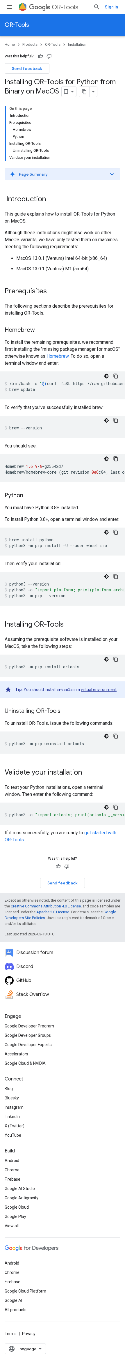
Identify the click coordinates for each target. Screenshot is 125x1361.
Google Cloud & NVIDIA (25, 1063)
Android (12, 1160)
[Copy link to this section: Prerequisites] (52, 291)
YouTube (13, 1135)
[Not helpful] (49, 56)
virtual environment (99, 689)
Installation (77, 44)
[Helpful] (40, 56)
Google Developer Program (29, 1026)
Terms (11, 1333)
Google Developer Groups (28, 1035)
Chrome (12, 1170)
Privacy (28, 1333)
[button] (62, 174)
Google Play (15, 1216)
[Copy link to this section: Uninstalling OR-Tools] (66, 711)
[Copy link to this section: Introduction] (52, 199)
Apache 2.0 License (52, 912)
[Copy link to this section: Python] (29, 495)
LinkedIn (12, 1116)
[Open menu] (9, 7)
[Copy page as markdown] (84, 92)
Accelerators (16, 1054)
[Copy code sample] (115, 376)
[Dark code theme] (106, 376)
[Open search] (96, 6)
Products (30, 44)
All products (15, 1309)
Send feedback (27, 68)
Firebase (12, 1179)
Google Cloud (17, 1207)
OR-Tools (65, 7)
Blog (9, 1088)
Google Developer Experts (28, 1044)
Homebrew (58, 356)
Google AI (13, 1300)
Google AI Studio (20, 1188)
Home (10, 44)
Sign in (111, 7)
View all (12, 1226)
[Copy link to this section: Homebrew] (41, 330)
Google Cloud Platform (25, 1291)
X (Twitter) (14, 1126)
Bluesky (12, 1098)
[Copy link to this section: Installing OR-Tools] (69, 624)
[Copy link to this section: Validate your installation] (88, 772)
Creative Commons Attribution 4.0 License (46, 906)
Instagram (14, 1107)
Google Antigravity (21, 1198)
